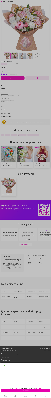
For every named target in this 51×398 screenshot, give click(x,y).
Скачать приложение (25, 390)
